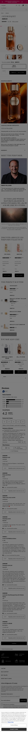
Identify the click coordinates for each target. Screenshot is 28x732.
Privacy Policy (11, 722)
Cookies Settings (14, 725)
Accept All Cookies (14, 729)
